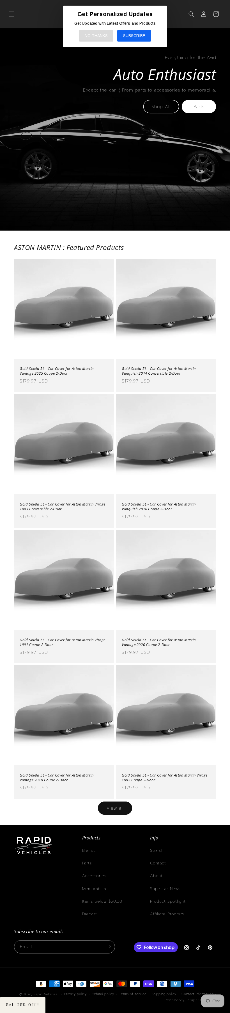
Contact (158, 863)
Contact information (197, 994)
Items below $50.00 (102, 901)
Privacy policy (75, 994)
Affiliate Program (167, 914)
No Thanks (96, 35)
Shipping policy (164, 994)
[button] (12, 14)
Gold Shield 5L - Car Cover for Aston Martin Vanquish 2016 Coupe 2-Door (159, 506)
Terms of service (132, 994)
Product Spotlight (167, 901)
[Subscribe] (108, 946)
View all (115, 808)
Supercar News (165, 889)
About (156, 876)
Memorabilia (94, 889)
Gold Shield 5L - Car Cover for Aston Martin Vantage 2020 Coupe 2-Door (159, 642)
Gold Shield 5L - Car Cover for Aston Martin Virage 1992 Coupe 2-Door (165, 777)
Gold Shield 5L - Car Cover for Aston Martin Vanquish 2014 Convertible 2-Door (159, 371)
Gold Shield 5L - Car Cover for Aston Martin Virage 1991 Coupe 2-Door (62, 642)
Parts (199, 107)
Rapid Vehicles (46, 994)
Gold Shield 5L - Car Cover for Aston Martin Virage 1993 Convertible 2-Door (62, 506)
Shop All (161, 107)
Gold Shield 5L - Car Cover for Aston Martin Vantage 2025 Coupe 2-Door (57, 371)
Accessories (94, 876)
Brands (89, 850)
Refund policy (103, 994)
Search (157, 850)
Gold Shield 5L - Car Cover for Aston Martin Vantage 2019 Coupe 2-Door (57, 777)
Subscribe (134, 35)
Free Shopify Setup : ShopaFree (190, 1000)
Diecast (89, 914)
